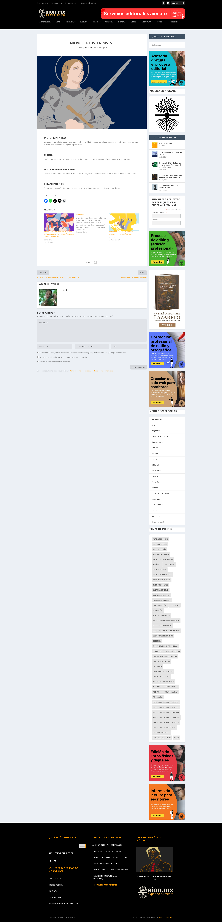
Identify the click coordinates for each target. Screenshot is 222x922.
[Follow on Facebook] (50, 861)
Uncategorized (158, 522)
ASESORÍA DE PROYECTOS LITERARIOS (107, 845)
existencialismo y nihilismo (165, 646)
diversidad (174, 605)
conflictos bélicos (161, 580)
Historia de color (165, 143)
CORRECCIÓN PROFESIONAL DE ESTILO (107, 863)
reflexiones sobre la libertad (166, 717)
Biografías (70, 22)
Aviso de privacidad (166, 917)
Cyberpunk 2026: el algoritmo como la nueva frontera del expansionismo (170, 165)
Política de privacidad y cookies (144, 917)
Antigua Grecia (159, 544)
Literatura (146, 22)
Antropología (45, 22)
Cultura (83, 22)
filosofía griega (173, 651)
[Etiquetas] (92, 223)
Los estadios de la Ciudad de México (170, 154)
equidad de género (161, 615)
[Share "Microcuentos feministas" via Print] (95, 262)
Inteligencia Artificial (163, 671)
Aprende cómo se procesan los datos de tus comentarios (91, 371)
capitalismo (169, 564)
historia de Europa (161, 661)
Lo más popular (158, 505)
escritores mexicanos (163, 636)
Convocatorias (70, 3)
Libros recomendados (160, 493)
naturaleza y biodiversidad (165, 687)
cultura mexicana (161, 595)
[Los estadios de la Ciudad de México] (154, 154)
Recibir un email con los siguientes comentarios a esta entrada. (63, 357)
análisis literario (161, 554)
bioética (156, 564)
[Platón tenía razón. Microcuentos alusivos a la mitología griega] (124, 222)
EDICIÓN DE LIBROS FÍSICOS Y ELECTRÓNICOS (110, 870)
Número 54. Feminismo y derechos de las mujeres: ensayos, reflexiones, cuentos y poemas (59, 234)
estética (157, 641)
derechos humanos (161, 600)
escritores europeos (162, 626)
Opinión (160, 22)
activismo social (160, 539)
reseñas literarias (161, 733)
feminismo (157, 651)
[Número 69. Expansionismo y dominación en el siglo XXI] (154, 177)
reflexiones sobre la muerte (166, 722)
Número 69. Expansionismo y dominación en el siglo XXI (170, 176)
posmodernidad (171, 692)
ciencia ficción (159, 569)
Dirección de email (159, 212)
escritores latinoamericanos (166, 631)
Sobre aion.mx (42, 3)
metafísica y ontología (163, 682)
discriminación (159, 605)
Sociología (173, 22)
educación (157, 610)
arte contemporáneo (163, 559)
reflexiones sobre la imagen (165, 707)
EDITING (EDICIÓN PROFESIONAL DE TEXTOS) (110, 857)
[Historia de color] (154, 145)
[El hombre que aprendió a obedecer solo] (154, 187)
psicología (157, 697)
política (156, 692)
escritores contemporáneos (166, 620)
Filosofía (109, 22)
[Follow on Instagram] (55, 861)
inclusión (157, 666)
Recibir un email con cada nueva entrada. (55, 362)
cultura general (160, 590)
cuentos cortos (160, 585)
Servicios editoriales (88, 3)
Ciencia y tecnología (160, 436)
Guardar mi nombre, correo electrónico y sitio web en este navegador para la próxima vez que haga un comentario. (83, 353)
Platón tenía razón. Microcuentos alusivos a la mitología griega (122, 233)
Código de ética (56, 3)
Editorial (155, 465)
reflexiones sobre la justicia (166, 712)
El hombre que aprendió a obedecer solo (169, 187)
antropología (159, 549)
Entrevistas (156, 470)
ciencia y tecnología (162, 575)
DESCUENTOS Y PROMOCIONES (104, 885)
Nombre (155, 220)
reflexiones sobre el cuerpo (165, 702)
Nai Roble (88, 47)
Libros (133, 22)
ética (176, 738)
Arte (58, 22)
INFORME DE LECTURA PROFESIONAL (107, 851)
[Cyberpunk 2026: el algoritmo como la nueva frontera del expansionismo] (154, 164)
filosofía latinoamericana (165, 656)
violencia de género (162, 738)
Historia (121, 22)
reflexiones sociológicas (164, 727)
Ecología (155, 459)
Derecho (96, 22)
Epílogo (155, 476)
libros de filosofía (161, 677)
